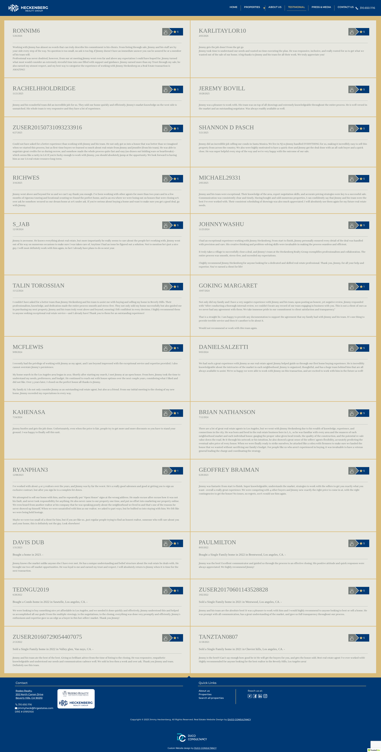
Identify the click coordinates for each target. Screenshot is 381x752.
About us (204, 690)
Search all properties (211, 698)
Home (233, 7)
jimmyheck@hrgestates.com (35, 708)
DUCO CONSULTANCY (239, 719)
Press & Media (321, 7)
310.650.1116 (25, 704)
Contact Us (346, 7)
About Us (274, 7)
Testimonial (296, 7)
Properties (252, 7)
